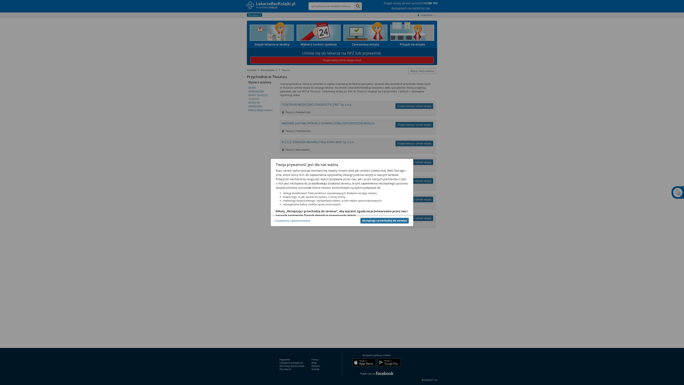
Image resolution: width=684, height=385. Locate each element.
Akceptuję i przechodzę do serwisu (384, 220)
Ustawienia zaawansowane (292, 221)
